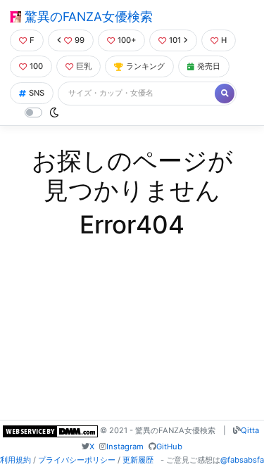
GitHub (169, 446)
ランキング (145, 66)
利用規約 (15, 460)
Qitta (250, 430)
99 (79, 40)
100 (36, 66)
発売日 (208, 66)
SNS (36, 93)
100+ (127, 40)
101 (175, 40)
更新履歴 (137, 460)
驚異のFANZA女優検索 (87, 16)
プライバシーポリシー (76, 460)
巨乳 (84, 66)
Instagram (125, 446)
